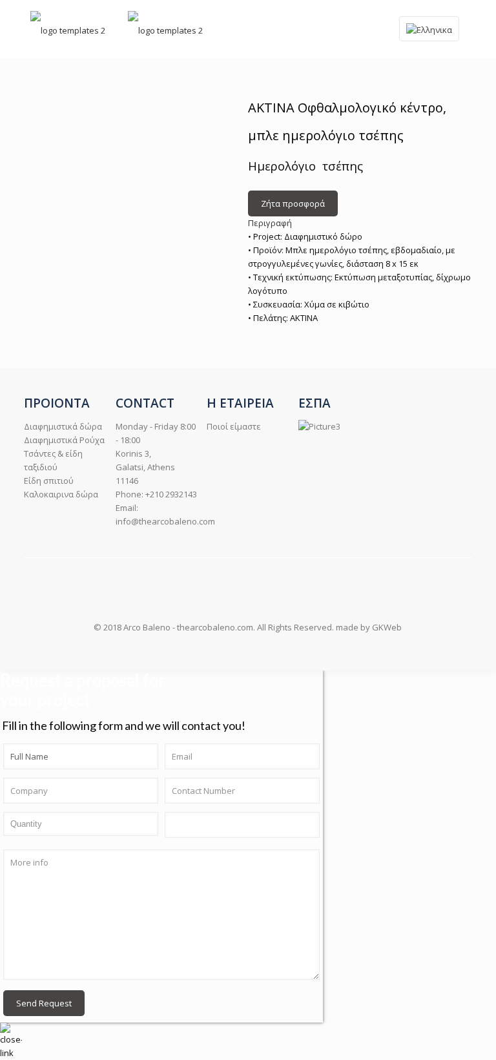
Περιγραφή (270, 223)
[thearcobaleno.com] (67, 29)
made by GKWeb (369, 627)
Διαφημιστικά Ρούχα (64, 440)
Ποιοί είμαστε (234, 426)
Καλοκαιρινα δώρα (61, 494)
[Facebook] (235, 649)
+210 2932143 (171, 494)
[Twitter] (261, 649)
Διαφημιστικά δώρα (63, 426)
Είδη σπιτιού (49, 480)
